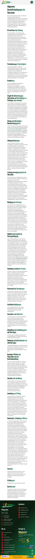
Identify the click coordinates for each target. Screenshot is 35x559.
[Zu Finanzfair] (26, 547)
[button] (31, 2)
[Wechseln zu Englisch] (3, 556)
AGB (33, 557)
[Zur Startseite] (9, 505)
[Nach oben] (32, 550)
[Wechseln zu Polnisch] (7, 556)
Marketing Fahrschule (18, 557)
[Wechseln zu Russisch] (5, 556)
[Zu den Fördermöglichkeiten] (23, 540)
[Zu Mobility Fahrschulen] (26, 532)
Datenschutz (29, 557)
